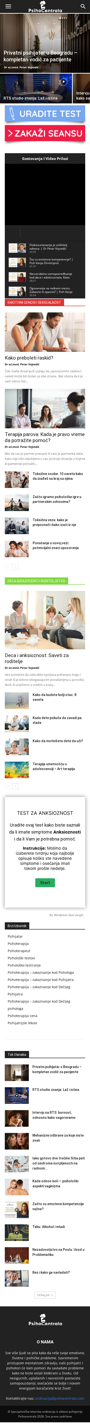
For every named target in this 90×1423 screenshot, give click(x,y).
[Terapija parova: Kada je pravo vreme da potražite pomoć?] (45, 408)
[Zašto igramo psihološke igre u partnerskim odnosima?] (17, 502)
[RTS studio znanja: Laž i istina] (36, 91)
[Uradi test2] (45, 113)
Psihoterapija (18, 943)
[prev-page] (8, 567)
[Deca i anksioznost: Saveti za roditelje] (45, 620)
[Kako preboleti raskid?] (45, 332)
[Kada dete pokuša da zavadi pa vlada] (17, 723)
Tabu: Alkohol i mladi (48, 1227)
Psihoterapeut (19, 951)
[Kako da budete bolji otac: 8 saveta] (17, 700)
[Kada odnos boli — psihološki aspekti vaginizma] (17, 1187)
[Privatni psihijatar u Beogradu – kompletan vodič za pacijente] (45, 43)
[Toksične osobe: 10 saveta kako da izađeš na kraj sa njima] (17, 479)
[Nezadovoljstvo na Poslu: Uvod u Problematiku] (17, 1255)
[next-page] (15, 567)
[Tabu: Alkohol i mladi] (17, 1232)
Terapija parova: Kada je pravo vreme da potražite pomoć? (45, 437)
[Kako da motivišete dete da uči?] (17, 747)
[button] (8, 6)
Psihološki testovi (21, 958)
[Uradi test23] (45, 133)
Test (23, 813)
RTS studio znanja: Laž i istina (55, 1090)
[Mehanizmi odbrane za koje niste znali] (17, 1141)
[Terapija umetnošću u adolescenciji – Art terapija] (17, 770)
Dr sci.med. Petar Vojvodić (21, 67)
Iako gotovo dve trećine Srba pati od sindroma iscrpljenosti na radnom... (58, 1163)
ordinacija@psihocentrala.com (59, 1398)
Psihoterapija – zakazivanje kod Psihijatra (41, 979)
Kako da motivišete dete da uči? (58, 741)
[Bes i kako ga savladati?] (17, 1278)
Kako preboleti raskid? (29, 358)
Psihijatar (15, 936)
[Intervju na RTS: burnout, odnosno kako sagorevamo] (17, 1118)
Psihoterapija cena (22, 1015)
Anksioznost (56, 813)
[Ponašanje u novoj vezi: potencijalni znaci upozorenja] (17, 549)
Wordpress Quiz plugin (69, 915)
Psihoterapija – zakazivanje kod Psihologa (41, 972)
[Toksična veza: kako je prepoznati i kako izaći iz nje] (17, 526)
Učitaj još (43, 1295)
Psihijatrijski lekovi (22, 1023)
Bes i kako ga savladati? (51, 1272)
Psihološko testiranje (24, 965)
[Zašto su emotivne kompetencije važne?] (17, 1210)
